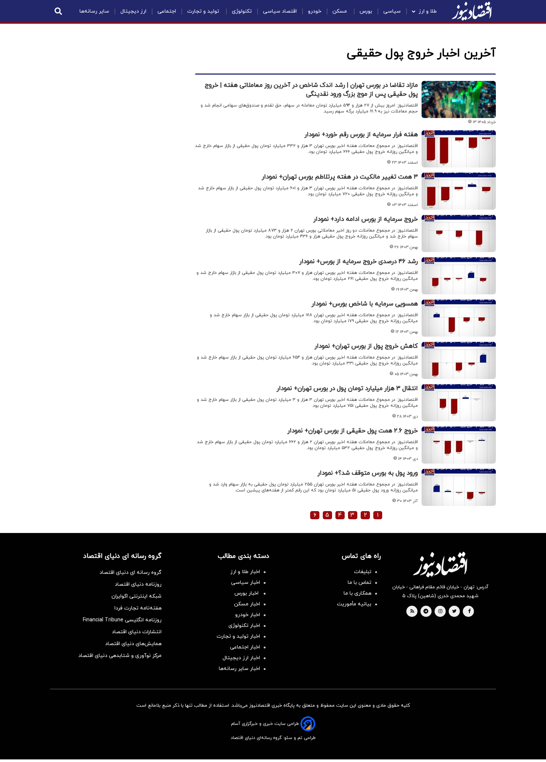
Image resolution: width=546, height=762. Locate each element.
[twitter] (454, 611)
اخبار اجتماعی (245, 647)
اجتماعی (166, 11)
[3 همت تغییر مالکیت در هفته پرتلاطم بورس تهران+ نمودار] (459, 191)
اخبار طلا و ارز (245, 571)
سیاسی (392, 11)
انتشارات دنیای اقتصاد (137, 631)
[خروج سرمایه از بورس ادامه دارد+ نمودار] (459, 233)
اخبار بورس (247, 593)
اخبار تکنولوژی (244, 625)
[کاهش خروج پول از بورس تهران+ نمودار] (459, 360)
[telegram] (425, 611)
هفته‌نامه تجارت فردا (138, 608)
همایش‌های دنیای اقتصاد (133, 643)
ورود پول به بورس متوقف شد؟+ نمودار (368, 473)
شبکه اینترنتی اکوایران (136, 596)
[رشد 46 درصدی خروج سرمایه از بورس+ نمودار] (459, 275)
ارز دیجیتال (133, 11)
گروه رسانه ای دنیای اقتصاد (131, 572)
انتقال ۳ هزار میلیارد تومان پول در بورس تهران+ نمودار (347, 388)
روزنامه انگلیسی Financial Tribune (122, 620)
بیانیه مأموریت (354, 604)
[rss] (412, 611)
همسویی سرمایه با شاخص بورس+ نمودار (365, 304)
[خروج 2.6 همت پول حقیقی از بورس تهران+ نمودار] (459, 445)
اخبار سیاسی (245, 582)
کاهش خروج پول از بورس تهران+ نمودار (366, 346)
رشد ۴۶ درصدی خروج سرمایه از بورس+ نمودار (358, 261)
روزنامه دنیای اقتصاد (138, 584)
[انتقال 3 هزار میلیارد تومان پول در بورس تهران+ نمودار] (459, 402)
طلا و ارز (427, 11)
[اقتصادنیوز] (440, 565)
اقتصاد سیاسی (280, 11)
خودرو (314, 11)
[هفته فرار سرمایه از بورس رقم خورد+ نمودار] (459, 148)
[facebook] (469, 611)
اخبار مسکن (247, 604)
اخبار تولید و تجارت (238, 636)
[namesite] (471, 11)
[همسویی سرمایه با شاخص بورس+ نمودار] (459, 318)
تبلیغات (362, 571)
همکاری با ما (357, 593)
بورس (366, 11)
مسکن (340, 11)
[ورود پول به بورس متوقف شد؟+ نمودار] (459, 487)
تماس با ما (359, 582)
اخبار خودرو (247, 614)
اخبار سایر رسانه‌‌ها (239, 668)
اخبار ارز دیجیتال (241, 657)
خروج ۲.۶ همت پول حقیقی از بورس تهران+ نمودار (352, 430)
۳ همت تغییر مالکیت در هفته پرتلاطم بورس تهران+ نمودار (340, 177)
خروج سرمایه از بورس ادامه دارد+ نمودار (365, 219)
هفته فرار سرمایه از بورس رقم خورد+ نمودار (361, 134)
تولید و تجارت (204, 11)
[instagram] (440, 611)
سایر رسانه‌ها (94, 11)
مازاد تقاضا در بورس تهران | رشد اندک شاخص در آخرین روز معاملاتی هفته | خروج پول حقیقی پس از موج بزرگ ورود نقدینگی (311, 90)
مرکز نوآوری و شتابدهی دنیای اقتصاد (120, 655)
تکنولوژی (242, 11)
